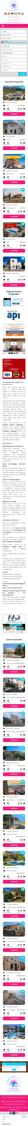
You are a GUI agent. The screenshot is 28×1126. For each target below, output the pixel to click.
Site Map (24, 1117)
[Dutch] (22, 13)
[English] (5, 13)
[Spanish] (9, 13)
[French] (15, 13)
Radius (4, 41)
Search (23, 74)
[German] (12, 13)
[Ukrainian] (19, 13)
